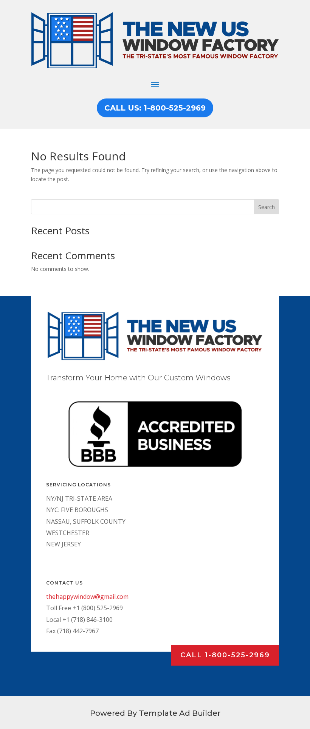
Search (266, 207)
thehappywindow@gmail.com (87, 596)
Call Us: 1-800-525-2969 (155, 107)
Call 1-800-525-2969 (225, 655)
